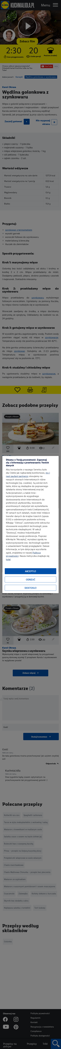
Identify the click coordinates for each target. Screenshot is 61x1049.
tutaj (8, 559)
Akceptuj (30, 571)
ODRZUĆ (30, 579)
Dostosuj (30, 587)
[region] (30, 524)
